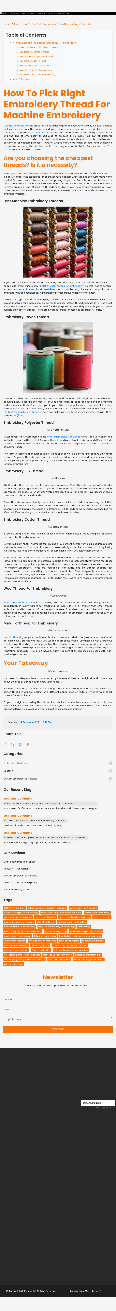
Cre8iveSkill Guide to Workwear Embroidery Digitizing (33, 825)
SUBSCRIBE (58, 1029)
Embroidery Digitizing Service (20, 861)
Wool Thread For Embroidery (36, 70)
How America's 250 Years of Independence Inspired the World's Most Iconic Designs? (50, 808)
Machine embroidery (15, 125)
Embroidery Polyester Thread (36, 56)
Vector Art (9, 771)
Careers (58, 1251)
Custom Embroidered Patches (20, 778)
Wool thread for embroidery (20, 602)
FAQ (58, 1229)
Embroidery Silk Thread (33, 61)
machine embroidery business (41, 173)
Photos (58, 1097)
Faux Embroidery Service (17, 889)
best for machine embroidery (25, 412)
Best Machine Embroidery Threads (39, 47)
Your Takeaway (21, 79)
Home (7, 24)
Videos (58, 1102)
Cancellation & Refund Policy (58, 1218)
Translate (105, 1107)
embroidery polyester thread (63, 436)
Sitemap (58, 1245)
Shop (58, 1108)
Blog (16, 24)
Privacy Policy (58, 1213)
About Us (58, 1091)
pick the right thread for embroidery (62, 286)
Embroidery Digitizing (15, 763)
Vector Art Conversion (16, 868)
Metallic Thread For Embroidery (37, 74)
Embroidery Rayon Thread (34, 52)
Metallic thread (12, 637)
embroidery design (45, 132)
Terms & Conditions (58, 1207)
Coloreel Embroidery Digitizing (20, 882)
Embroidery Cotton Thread (35, 65)
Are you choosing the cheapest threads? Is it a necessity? (45, 42)
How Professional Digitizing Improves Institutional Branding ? (37, 842)
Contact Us (58, 1240)
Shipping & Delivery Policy (58, 1224)
